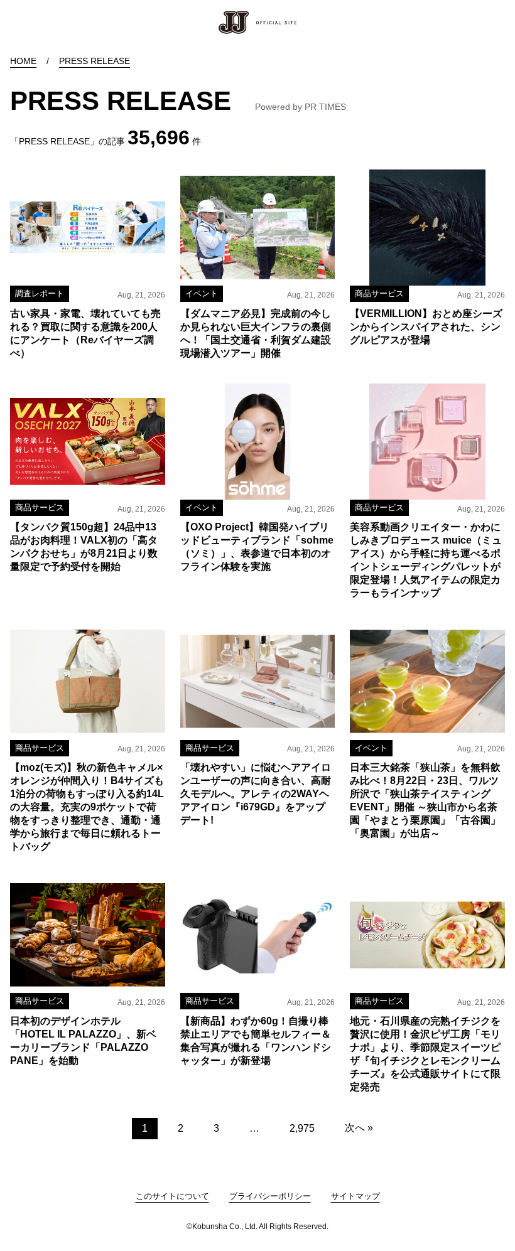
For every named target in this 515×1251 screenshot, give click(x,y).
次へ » (359, 1127)
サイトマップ (355, 1196)
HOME (23, 61)
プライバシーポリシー (270, 1196)
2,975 (302, 1128)
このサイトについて (172, 1196)
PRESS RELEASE (94, 61)
